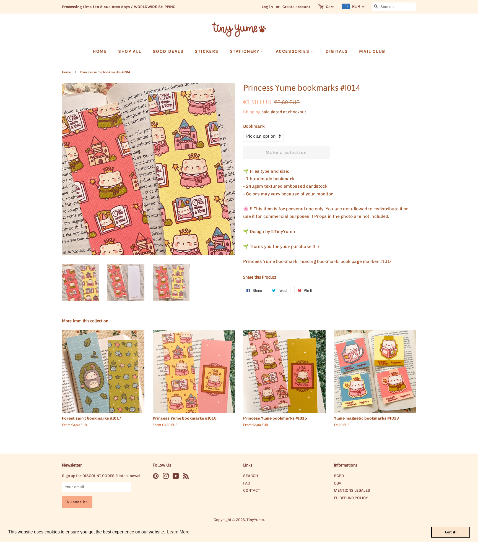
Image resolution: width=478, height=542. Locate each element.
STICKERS (207, 51)
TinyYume (255, 519)
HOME (100, 51)
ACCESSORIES (293, 51)
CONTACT (251, 490)
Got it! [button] (451, 532)
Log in (267, 6)
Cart (330, 6)
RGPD (339, 475)
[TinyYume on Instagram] (166, 477)
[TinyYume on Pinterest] (156, 477)
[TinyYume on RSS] (186, 477)
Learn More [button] (178, 532)
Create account (296, 6)
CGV (337, 483)
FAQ (246, 483)
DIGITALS (337, 51)
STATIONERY (245, 51)
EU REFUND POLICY (351, 498)
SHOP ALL (129, 51)
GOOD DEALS (168, 51)
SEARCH (250, 475)
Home (66, 72)
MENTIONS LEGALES (352, 490)
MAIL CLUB (372, 51)
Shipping (252, 111)
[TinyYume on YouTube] (176, 477)
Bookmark (254, 126)
